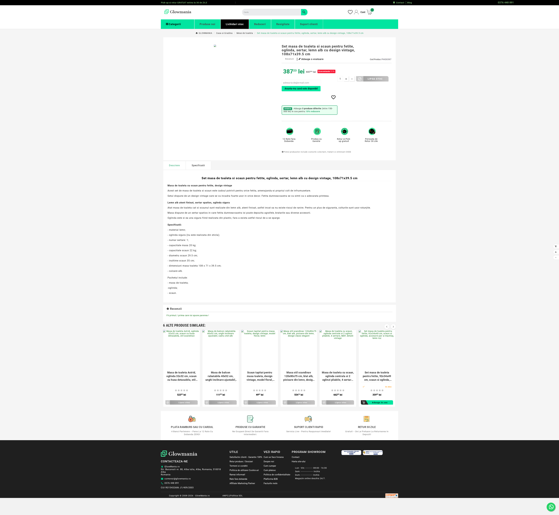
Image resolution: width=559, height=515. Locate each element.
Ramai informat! (237, 474)
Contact (400, 2)
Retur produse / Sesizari (241, 461)
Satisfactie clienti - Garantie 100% (246, 457)
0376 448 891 (171, 483)
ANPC (225, 495)
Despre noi (269, 461)
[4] (184, 390)
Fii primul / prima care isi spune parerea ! (188, 315)
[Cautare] (304, 12)
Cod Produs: (376, 59)
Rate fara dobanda (238, 479)
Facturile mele (270, 483)
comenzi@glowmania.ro (177, 478)
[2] (179, 390)
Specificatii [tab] (198, 165)
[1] (176, 390)
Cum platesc (270, 470)
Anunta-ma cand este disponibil (301, 88)
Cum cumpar (270, 466)
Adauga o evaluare (312, 59)
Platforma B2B (271, 479)
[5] (187, 390)
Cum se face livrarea (274, 457)
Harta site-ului (298, 461)
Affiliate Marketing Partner (242, 483)
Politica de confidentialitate (277, 474)
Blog (409, 2)
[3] (181, 390)
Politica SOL (236, 495)
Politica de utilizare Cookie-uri (244, 470)
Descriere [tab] (174, 165)
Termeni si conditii (239, 466)
